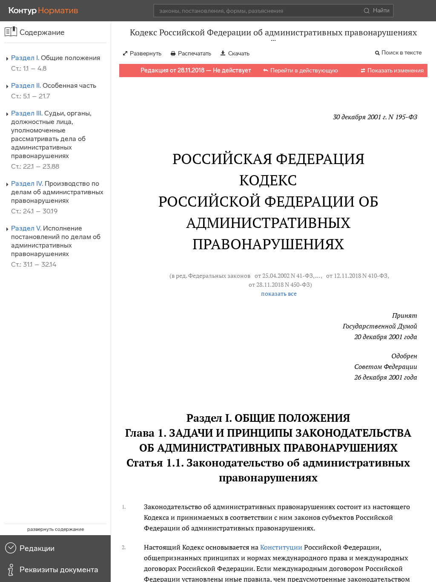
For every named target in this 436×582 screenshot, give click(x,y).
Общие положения (55, 58)
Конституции (281, 547)
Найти (381, 10)
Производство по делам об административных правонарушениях (57, 192)
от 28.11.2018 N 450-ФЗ (279, 284)
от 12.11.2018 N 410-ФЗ (356, 275)
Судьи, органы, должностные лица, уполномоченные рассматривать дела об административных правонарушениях (51, 134)
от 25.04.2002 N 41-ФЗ (284, 275)
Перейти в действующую (304, 70)
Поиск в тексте (402, 52)
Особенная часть (53, 85)
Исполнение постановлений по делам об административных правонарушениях (55, 241)
